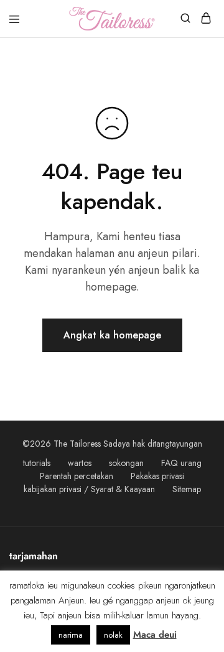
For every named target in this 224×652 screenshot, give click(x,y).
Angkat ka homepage (112, 335)
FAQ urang (181, 463)
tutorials (36, 463)
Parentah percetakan (76, 476)
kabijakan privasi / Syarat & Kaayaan (89, 489)
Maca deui (155, 634)
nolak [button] (113, 635)
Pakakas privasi (157, 476)
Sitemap (186, 489)
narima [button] (70, 635)
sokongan (126, 463)
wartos (79, 463)
